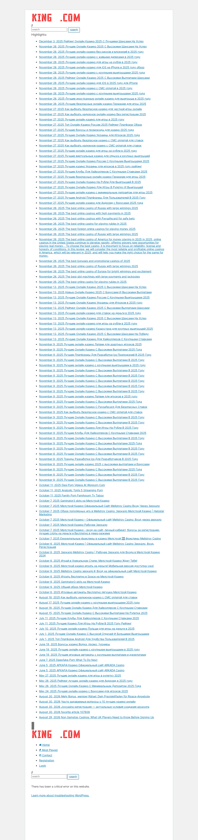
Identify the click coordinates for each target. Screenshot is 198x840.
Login (42, 765)
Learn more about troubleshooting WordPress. (60, 795)
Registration (46, 760)
